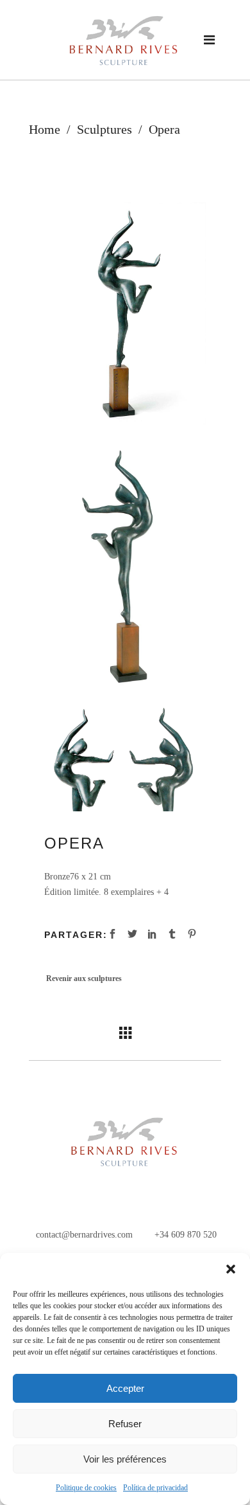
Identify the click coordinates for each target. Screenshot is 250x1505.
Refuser (125, 1423)
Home (44, 129)
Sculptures (104, 129)
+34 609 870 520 (184, 1234)
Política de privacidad (155, 1487)
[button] (230, 1269)
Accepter (125, 1388)
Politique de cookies (86, 1487)
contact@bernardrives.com (83, 1234)
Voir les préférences (125, 1459)
